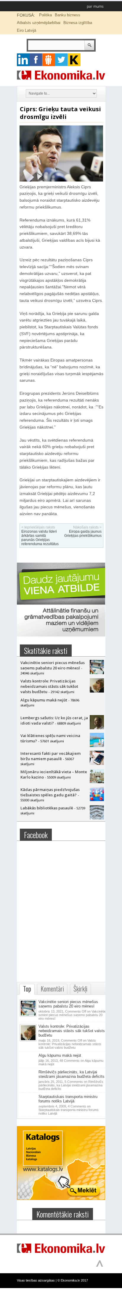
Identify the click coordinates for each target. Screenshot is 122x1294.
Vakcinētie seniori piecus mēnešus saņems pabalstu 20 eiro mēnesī (52, 665)
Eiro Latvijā (26, 30)
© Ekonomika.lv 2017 (72, 1280)
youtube (74, 59)
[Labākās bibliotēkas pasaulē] (97, 818)
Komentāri (52, 988)
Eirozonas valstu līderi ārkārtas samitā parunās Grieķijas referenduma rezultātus (40, 537)
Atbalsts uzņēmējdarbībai (38, 22)
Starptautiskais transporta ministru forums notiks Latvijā (67, 1098)
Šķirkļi (80, 988)
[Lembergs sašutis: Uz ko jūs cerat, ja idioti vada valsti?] (97, 727)
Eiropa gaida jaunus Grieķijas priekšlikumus (83, 533)
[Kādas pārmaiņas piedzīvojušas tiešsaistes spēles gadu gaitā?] (97, 799)
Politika (45, 15)
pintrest (48, 59)
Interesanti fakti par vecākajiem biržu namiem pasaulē (50, 756)
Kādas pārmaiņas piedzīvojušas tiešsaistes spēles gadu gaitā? (50, 792)
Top (27, 988)
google (23, 59)
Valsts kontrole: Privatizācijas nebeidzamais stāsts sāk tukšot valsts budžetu (49, 686)
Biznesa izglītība (77, 22)
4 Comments (68, 1109)
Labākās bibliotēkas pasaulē (46, 808)
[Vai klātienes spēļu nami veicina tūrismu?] (97, 745)
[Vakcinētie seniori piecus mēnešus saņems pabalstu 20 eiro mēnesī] (97, 672)
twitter (61, 59)
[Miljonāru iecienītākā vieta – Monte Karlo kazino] (97, 781)
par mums (95, 6)
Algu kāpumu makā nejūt (43, 700)
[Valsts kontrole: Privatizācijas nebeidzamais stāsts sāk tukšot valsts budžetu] (97, 691)
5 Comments (70, 1085)
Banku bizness (67, 15)
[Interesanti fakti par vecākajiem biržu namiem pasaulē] (97, 763)
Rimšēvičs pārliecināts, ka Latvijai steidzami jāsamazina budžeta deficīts (71, 1074)
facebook (36, 59)
